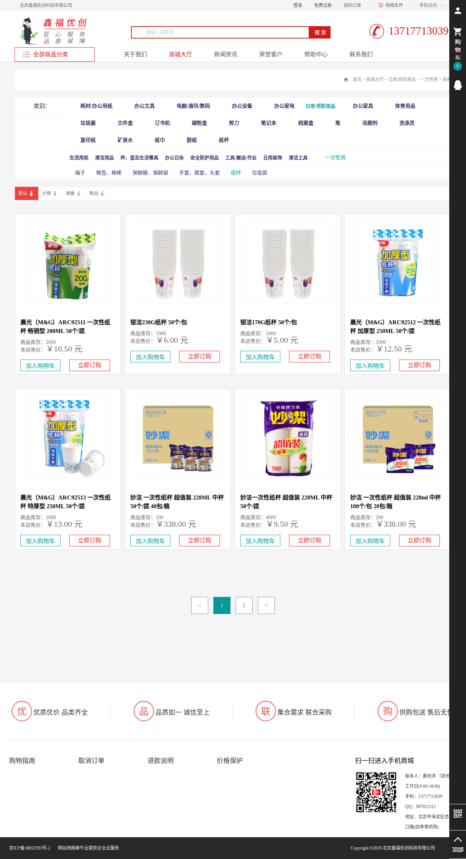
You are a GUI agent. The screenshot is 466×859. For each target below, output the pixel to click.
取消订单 (91, 760)
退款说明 (160, 760)
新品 (94, 193)
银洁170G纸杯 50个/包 (268, 322)
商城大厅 (375, 79)
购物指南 (22, 760)
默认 (23, 193)
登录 (297, 5)
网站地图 (65, 848)
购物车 (392, 5)
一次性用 (429, 79)
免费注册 (323, 5)
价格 (46, 193)
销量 (70, 193)
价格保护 (230, 760)
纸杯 (447, 79)
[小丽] (457, 85)
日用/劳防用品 (402, 79)
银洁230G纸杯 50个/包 (158, 322)
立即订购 (89, 365)
